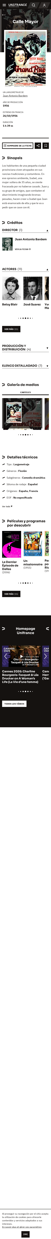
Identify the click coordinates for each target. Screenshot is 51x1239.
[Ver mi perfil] (44, 5)
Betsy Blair (9, 304)
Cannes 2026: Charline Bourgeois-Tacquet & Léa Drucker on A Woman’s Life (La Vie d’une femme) (20, 677)
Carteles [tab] (25, 392)
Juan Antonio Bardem (15, 95)
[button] (38, 402)
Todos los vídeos (14, 703)
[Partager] (38, 146)
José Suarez (32, 304)
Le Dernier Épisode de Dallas (10, 565)
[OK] (25, 1234)
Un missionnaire (32, 562)
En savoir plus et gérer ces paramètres (22, 1227)
